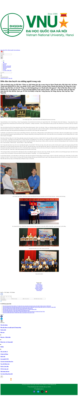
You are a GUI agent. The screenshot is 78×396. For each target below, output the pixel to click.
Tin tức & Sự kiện (4, 78)
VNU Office (7, 50)
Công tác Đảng (4, 354)
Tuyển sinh (3, 330)
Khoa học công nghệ (7, 65)
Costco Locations (39, 285)
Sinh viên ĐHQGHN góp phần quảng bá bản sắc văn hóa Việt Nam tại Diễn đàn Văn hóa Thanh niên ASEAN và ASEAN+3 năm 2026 (29, 307)
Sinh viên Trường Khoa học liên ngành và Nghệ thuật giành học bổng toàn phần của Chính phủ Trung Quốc (24, 311)
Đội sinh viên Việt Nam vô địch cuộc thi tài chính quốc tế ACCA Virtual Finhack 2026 (19, 309)
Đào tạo (4, 64)
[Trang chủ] (37, 48)
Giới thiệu (5, 63)
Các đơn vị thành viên (7, 70)
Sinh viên (5, 68)
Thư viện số (2, 50)
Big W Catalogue (39, 284)
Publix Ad (39, 283)
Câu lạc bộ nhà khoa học (6, 361)
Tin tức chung (3, 325)
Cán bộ (4, 69)
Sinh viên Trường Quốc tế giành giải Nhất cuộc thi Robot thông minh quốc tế (18, 308)
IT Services (15, 50)
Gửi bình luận (3, 300)
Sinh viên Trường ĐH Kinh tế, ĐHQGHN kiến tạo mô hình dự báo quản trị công (18, 312)
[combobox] (2, 52)
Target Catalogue (39, 289)
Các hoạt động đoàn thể (6, 374)
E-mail (11, 50)
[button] (39, 316)
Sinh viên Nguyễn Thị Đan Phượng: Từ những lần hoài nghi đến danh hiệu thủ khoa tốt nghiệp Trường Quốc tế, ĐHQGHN (27, 306)
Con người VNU (4, 359)
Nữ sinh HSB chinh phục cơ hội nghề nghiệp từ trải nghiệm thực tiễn (16, 310)
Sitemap (18, 50)
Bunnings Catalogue (39, 288)
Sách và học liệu (4, 366)
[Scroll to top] (1, 377)
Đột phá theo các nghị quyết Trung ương (10, 327)
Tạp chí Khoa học (5, 364)
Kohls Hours (39, 290)
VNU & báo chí (4, 369)
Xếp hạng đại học (4, 371)
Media (2, 346)
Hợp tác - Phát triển (5, 337)
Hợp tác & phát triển (7, 67)
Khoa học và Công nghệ (6, 342)
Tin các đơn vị (4, 351)
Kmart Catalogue (39, 287)
